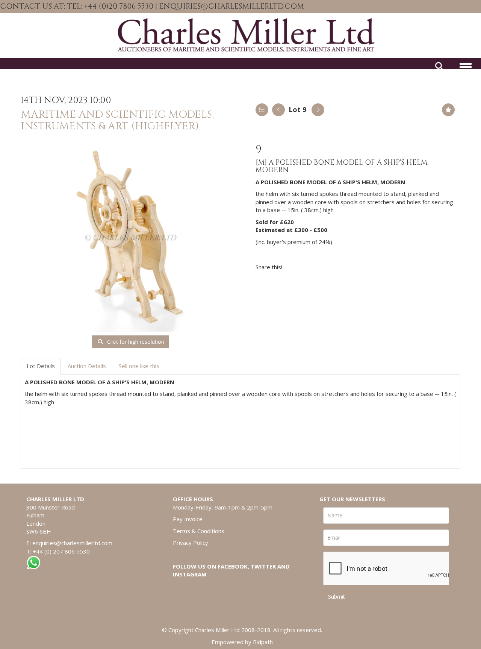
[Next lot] (318, 109)
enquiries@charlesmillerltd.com (72, 543)
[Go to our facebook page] (453, 7)
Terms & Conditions (198, 531)
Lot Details (41, 366)
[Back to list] (262, 109)
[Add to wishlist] (448, 109)
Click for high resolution (135, 341)
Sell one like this (139, 366)
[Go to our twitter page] (468, 7)
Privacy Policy (190, 542)
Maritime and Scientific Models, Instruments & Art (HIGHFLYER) (117, 120)
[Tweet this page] (310, 267)
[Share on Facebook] (294, 267)
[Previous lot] (278, 109)
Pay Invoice (188, 519)
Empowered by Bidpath (242, 642)
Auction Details (87, 366)
